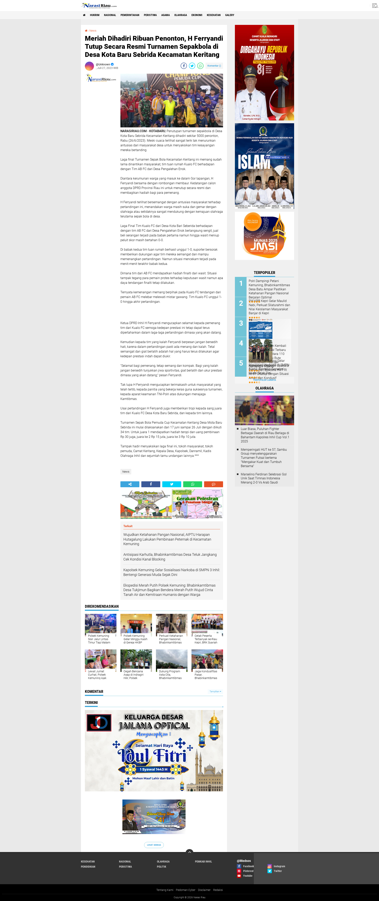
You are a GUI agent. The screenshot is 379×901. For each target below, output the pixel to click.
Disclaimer (204, 890)
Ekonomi (196, 15)
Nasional (110, 15)
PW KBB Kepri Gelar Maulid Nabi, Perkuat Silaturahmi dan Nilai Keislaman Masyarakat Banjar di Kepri (269, 307)
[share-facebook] (184, 66)
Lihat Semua (154, 845)
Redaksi (218, 890)
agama (165, 15)
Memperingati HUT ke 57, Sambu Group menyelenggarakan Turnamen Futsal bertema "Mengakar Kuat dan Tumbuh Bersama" (264, 458)
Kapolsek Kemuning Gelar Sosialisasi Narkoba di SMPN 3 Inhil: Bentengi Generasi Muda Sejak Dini (269, 367)
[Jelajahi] (374, 5)
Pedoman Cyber (185, 890)
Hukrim (94, 15)
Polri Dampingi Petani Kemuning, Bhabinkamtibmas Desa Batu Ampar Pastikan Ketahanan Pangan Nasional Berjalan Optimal (269, 289)
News (92, 30)
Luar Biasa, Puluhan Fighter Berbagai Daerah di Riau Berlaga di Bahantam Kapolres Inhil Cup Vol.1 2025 (265, 435)
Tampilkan (215, 691)
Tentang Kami (164, 890)
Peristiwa (150, 15)
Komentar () (214, 65)
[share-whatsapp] (200, 66)
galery (229, 15)
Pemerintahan (130, 15)
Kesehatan (214, 15)
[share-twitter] (192, 66)
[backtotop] (189, 853)
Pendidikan (88, 866)
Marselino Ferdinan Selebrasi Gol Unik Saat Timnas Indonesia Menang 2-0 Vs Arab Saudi (264, 478)
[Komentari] (213, 484)
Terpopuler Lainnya (264, 380)
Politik (161, 866)
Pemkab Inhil (203, 861)
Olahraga (180, 15)
